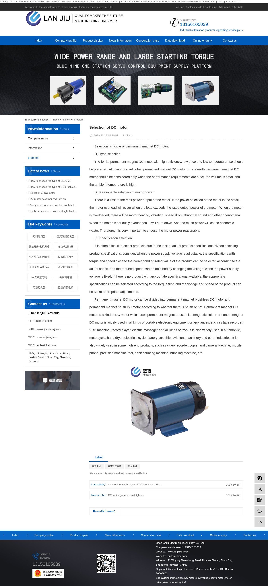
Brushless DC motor (183, 577)
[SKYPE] (260, 478)
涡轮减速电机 (65, 267)
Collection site (194, 6)
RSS (233, 6)
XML (240, 6)
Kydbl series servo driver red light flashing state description (53, 211)
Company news (38, 138)
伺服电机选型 (65, 256)
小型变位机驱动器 (39, 256)
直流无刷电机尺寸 (39, 246)
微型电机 (132, 466)
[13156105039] (260, 489)
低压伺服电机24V (39, 267)
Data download (175, 40)
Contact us (211, 6)
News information (120, 40)
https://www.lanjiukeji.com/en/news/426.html (125, 473)
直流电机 (96, 466)
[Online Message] (260, 511)
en (182, 6)
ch (177, 6)
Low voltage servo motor (210, 577)
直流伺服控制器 (66, 236)
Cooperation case (147, 40)
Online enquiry (202, 40)
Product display (93, 40)
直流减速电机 (39, 277)
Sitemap (224, 6)
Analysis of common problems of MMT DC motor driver (53, 205)
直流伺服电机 (65, 287)
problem (78, 119)
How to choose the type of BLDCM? (50, 180)
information (35, 148)
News (66, 119)
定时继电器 (39, 236)
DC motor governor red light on (48, 198)
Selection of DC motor (42, 192)
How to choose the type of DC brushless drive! (53, 186)
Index (38, 40)
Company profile (65, 40)
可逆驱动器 (39, 287)
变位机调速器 (65, 246)
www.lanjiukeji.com (47, 337)
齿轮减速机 (65, 277)
